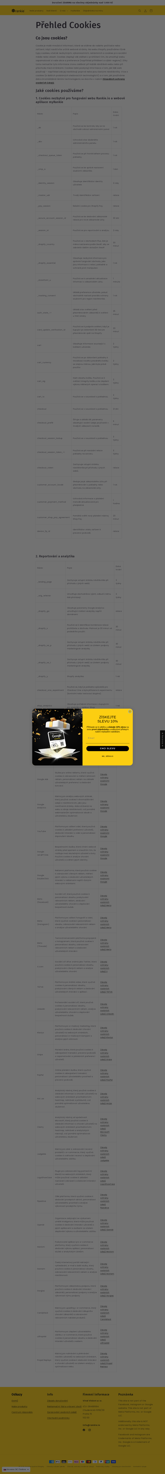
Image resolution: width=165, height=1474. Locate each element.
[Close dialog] (129, 711)
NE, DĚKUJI (107, 756)
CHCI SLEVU (107, 748)
